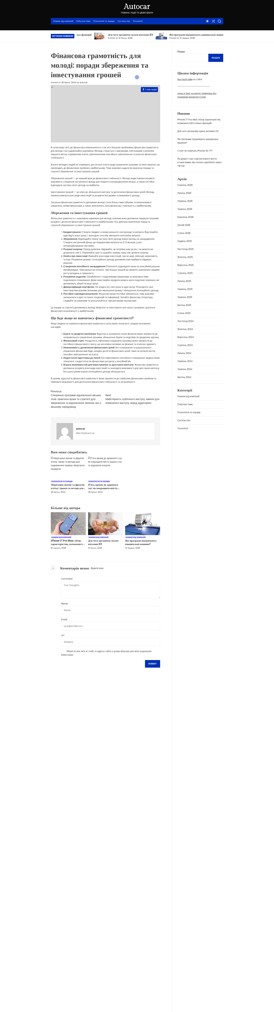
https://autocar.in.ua (85, 433)
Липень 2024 (184, 353)
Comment (67, 578)
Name (64, 603)
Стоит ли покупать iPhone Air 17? (194, 150)
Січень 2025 (184, 313)
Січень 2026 (184, 233)
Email (64, 619)
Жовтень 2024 (185, 329)
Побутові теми (83, 21)
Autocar (137, 6)
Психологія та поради (104, 21)
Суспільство (123, 21)
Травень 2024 (184, 369)
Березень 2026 (185, 217)
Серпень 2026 (185, 185)
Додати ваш (97, 568)
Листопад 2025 (185, 249)
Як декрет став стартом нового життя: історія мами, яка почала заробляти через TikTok (199, 162)
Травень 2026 (184, 209)
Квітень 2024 (184, 377)
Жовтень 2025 (185, 257)
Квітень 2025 (184, 305)
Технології (138, 21)
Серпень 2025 (185, 273)
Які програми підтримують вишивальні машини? (173, 34)
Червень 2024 (185, 361)
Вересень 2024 (185, 337)
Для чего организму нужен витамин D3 (105, 34)
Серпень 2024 (185, 345)
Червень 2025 (185, 289)
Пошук (181, 51)
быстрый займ (185, 79)
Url (62, 635)
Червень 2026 (185, 201)
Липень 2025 (184, 281)
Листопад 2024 (185, 321)
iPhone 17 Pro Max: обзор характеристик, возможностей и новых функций (68, 544)
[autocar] (65, 431)
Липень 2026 (184, 193)
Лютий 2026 (183, 225)
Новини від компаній (63, 21)
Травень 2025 (184, 297)
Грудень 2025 (184, 241)
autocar (84, 82)
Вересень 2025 (185, 265)
